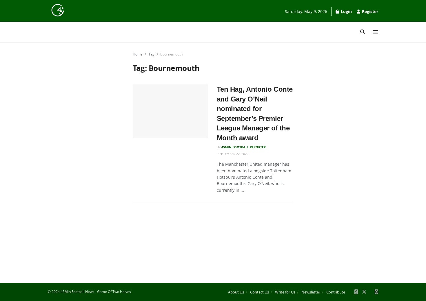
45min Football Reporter (243, 147)
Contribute (335, 292)
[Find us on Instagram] (376, 292)
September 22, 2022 (232, 154)
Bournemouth (171, 54)
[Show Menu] (375, 32)
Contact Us (259, 292)
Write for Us (285, 292)
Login (346, 11)
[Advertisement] (84, 138)
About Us (236, 292)
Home (138, 54)
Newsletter (310, 292)
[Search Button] (362, 32)
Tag (151, 54)
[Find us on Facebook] (356, 292)
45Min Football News (78, 291)
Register (369, 11)
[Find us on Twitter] (364, 292)
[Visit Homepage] (58, 10)
